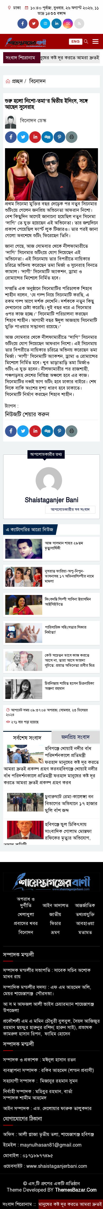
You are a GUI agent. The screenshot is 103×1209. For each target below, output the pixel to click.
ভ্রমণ (55, 932)
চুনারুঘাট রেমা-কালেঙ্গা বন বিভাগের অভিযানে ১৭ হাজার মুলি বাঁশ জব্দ (71, 803)
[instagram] (45, 24)
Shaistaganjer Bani (51, 500)
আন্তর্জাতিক (85, 905)
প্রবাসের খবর (26, 923)
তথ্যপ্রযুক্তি (85, 914)
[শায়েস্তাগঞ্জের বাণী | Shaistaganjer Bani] (51, 882)
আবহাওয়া (85, 923)
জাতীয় (55, 914)
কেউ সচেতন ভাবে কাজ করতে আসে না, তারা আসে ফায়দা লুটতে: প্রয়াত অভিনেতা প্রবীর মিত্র (70, 660)
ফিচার (55, 923)
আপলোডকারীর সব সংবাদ (70, 509)
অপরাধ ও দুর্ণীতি (26, 902)
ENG (76, 41)
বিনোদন (37, 81)
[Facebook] (11, 137)
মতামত (85, 932)
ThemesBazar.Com (76, 1190)
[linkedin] (57, 24)
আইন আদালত (55, 905)
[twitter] (34, 24)
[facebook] (22, 24)
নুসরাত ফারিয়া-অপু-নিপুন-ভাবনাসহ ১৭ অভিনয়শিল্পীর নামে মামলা (69, 576)
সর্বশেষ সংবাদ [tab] (27, 738)
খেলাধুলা (26, 914)
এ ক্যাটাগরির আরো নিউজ (29, 530)
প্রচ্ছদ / (18, 81)
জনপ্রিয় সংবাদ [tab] (76, 737)
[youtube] (68, 24)
